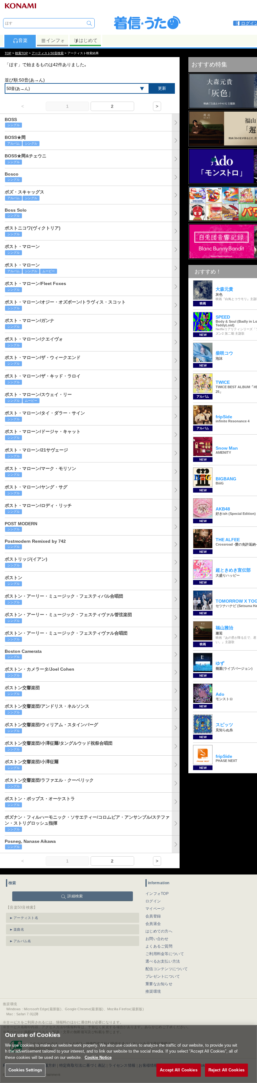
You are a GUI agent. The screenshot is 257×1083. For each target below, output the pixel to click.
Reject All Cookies (226, 1070)
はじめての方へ (158, 931)
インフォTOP (157, 893)
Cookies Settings (25, 1070)
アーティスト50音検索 (48, 53)
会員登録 (153, 916)
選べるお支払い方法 (162, 961)
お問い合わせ (157, 939)
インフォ (55, 40)
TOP (8, 53)
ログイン (153, 901)
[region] (128, 1054)
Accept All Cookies (178, 1070)
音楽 (23, 40)
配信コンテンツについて (166, 969)
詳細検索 (75, 896)
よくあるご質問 (158, 946)
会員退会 (153, 924)
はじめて (88, 40)
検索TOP (21, 53)
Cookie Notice (98, 1057)
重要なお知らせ (158, 984)
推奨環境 (153, 991)
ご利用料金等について (164, 954)
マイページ (155, 908)
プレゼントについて (162, 976)
